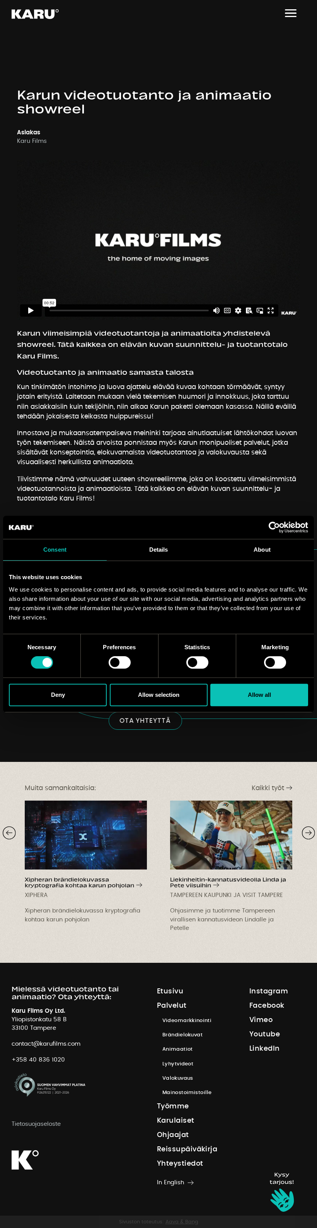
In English (170, 1182)
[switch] (120, 662)
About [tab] (262, 549)
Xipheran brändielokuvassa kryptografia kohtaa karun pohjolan (79, 881)
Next (304, 830)
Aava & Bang (181, 1222)
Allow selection (158, 694)
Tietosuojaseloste (36, 1124)
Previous (5, 830)
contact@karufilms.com (46, 1044)
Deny (58, 694)
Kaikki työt (268, 788)
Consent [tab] (54, 549)
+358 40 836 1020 (38, 1060)
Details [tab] (158, 549)
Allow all (259, 694)
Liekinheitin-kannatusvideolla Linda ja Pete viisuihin (228, 881)
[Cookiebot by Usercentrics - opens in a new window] (274, 527)
